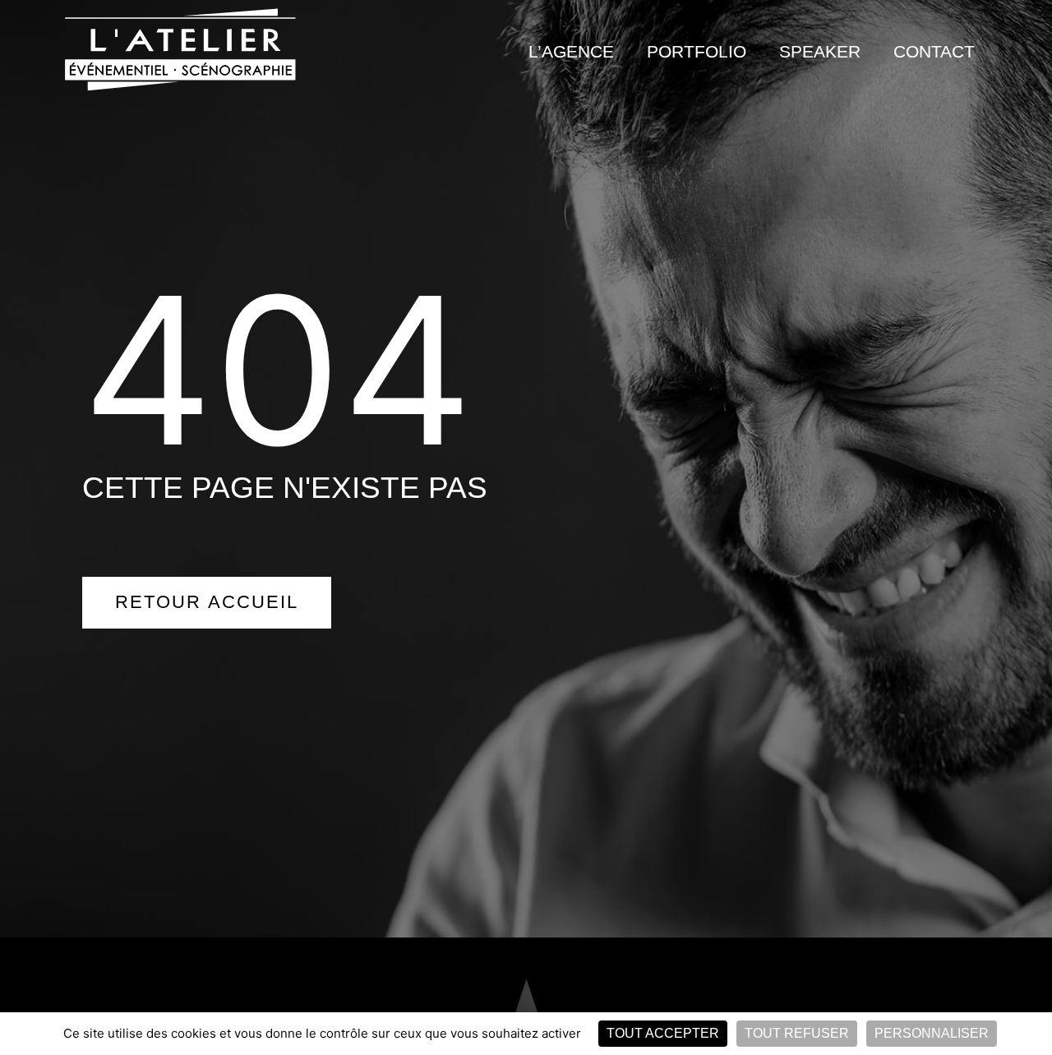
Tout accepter (663, 1033)
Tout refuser (797, 1033)
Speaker (820, 51)
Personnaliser (931, 1033)
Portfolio (696, 51)
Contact (934, 51)
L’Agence (571, 51)
